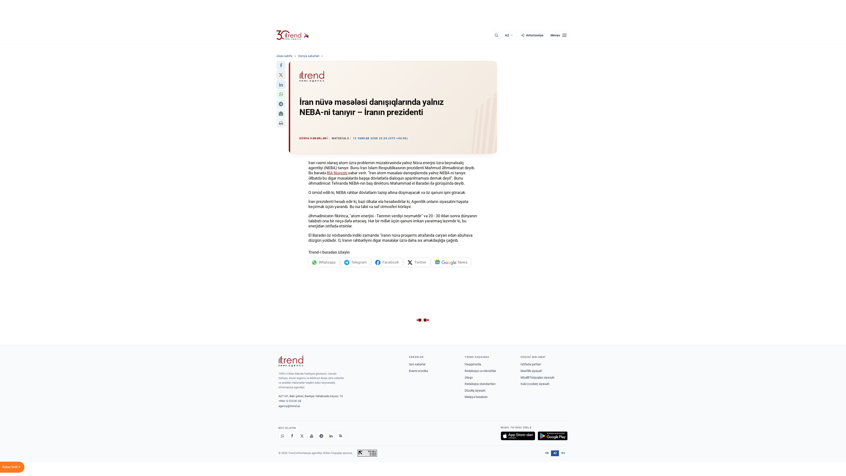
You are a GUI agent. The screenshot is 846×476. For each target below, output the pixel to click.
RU (563, 453)
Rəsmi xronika (418, 371)
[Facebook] (292, 436)
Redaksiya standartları (480, 384)
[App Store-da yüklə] (518, 435)
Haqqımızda (473, 364)
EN (547, 453)
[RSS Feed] (341, 436)
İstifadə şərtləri (531, 364)
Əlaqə (469, 377)
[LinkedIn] (331, 436)
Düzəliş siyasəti (475, 390)
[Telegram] (321, 436)
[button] (281, 65)
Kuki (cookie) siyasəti (535, 384)
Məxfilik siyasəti (531, 371)
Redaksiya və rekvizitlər (480, 371)
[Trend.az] (292, 35)
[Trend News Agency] (290, 361)
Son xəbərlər (417, 364)
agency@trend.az (289, 406)
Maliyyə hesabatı (476, 397)
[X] (302, 436)
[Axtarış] (496, 35)
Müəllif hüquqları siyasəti (537, 377)
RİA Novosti (337, 173)
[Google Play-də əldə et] (553, 435)
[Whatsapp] (282, 436)
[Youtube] (311, 436)
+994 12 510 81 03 (289, 401)
